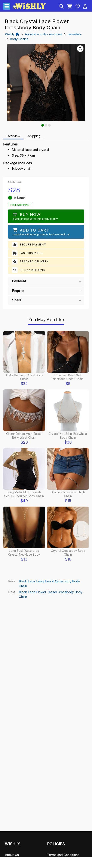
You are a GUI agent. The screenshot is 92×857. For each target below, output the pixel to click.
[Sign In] (85, 6)
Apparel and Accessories (43, 34)
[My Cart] (69, 6)
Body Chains (19, 39)
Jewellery (75, 34)
